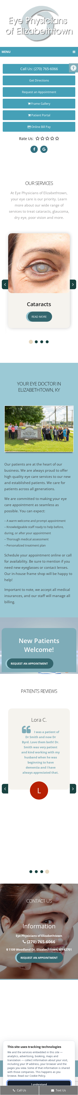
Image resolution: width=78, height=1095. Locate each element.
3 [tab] (41, 341)
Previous (5, 284)
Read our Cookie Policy (31, 1075)
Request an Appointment (39, 92)
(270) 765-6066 (41, 941)
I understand (39, 1084)
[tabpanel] (39, 760)
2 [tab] (36, 341)
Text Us (60, 1090)
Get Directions (39, 80)
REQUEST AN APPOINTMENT (39, 958)
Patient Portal (40, 115)
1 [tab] (31, 342)
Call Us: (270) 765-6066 (39, 68)
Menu (6, 52)
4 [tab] (47, 341)
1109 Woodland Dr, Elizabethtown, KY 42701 (40, 950)
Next (73, 284)
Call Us (21, 1090)
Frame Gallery (40, 104)
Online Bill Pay (41, 127)
